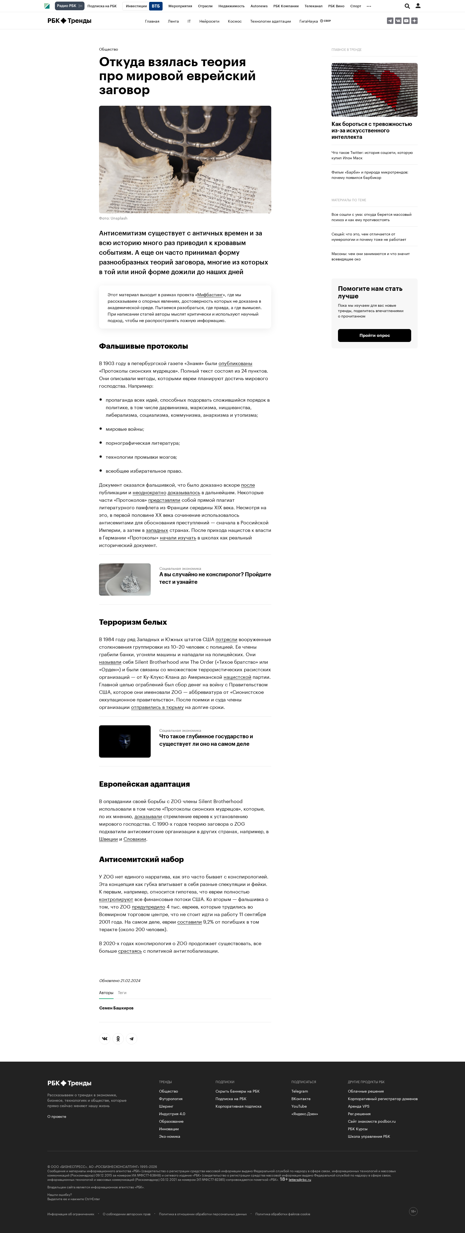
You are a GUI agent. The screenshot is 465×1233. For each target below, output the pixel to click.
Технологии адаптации (270, 21)
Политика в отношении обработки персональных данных (203, 1213)
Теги (122, 992)
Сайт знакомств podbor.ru (372, 1121)
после (248, 484)
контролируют (116, 898)
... (369, 5)
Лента (173, 21)
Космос (235, 21)
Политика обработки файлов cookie (282, 1213)
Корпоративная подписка (239, 1106)
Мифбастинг (210, 294)
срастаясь (130, 950)
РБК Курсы (358, 1128)
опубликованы (235, 362)
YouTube (299, 1106)
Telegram (299, 1091)
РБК (53, 20)
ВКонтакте (301, 1098)
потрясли (226, 638)
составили (189, 921)
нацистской (237, 676)
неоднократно (149, 491)
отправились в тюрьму (157, 706)
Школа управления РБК (369, 1136)
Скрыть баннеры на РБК (238, 1091)
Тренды (79, 20)
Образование (171, 1121)
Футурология (170, 1098)
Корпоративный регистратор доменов (383, 1098)
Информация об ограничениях (70, 1213)
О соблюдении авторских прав (126, 1213)
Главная (152, 21)
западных (157, 529)
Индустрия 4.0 (172, 1113)
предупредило (148, 906)
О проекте (56, 1116)
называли (110, 661)
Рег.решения (359, 1113)
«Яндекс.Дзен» (304, 1113)
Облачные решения (366, 1091)
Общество (108, 49)
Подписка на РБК (231, 1098)
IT (189, 21)
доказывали (148, 815)
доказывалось (184, 491)
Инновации (169, 1128)
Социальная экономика (180, 568)
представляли (164, 499)
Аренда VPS (358, 1106)
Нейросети (209, 21)
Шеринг (166, 1106)
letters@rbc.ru (300, 1179)
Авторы (106, 992)
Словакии (135, 838)
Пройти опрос (375, 335)
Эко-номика (169, 1136)
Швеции (108, 838)
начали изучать (178, 536)
